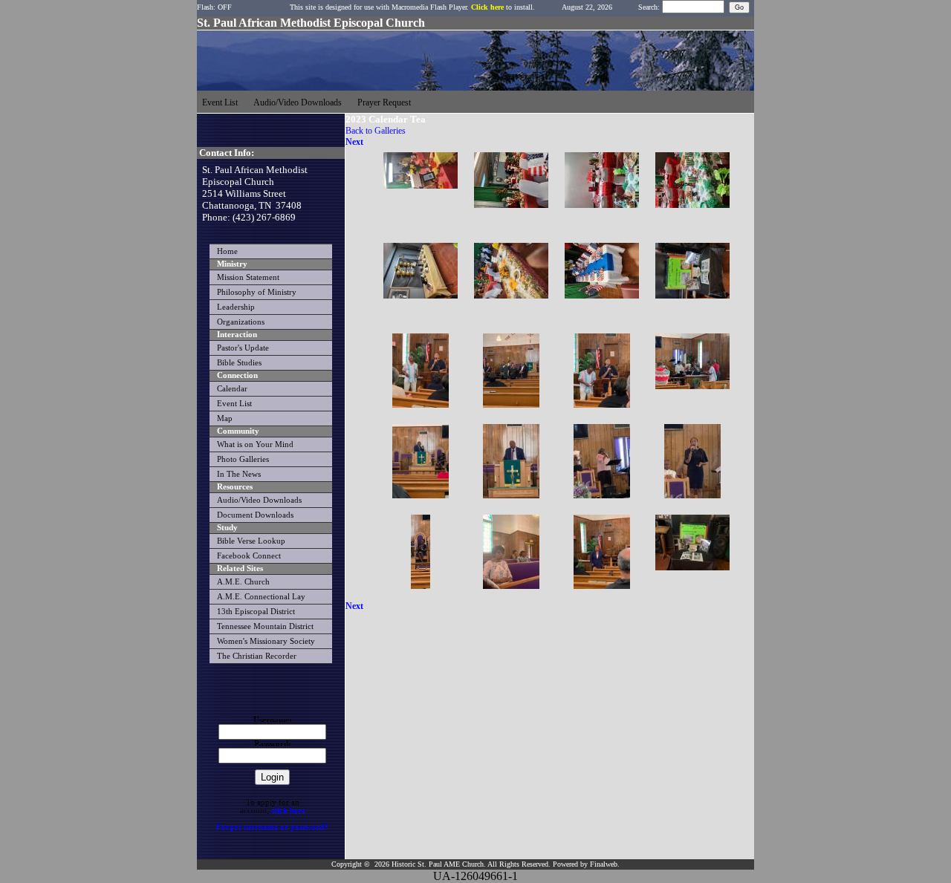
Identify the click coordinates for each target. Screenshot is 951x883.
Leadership (236, 307)
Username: (272, 720)
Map (225, 418)
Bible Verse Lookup (251, 541)
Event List (234, 404)
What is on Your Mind (255, 444)
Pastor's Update (243, 348)
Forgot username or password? (272, 827)
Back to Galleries (375, 131)
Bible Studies (239, 363)
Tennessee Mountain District (265, 626)
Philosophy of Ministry (256, 292)
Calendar (232, 389)
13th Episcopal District (256, 611)
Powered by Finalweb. (586, 864)
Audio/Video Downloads (259, 500)
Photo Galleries (243, 459)
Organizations (240, 322)
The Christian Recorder (256, 656)
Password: (272, 744)
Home (227, 251)
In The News (239, 474)
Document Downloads (255, 515)
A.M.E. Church (243, 582)
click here (288, 811)
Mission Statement (248, 277)
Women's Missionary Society (266, 641)
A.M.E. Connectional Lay (261, 597)
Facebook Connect (249, 556)
